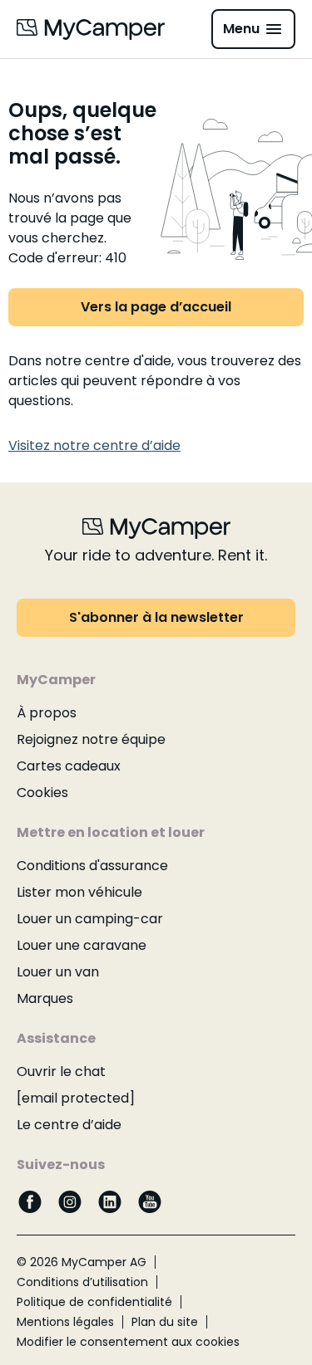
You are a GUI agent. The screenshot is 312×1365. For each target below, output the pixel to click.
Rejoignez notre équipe (91, 739)
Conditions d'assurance (92, 865)
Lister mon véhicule (79, 892)
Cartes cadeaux (69, 765)
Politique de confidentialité (94, 1302)
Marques (45, 998)
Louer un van (58, 971)
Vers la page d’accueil (156, 306)
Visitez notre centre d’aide (94, 445)
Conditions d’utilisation (82, 1282)
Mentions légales (65, 1322)
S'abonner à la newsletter (156, 617)
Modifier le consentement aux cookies (128, 1341)
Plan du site (164, 1322)
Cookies (42, 792)
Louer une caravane (81, 945)
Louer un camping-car (90, 918)
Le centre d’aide (69, 1124)
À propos (47, 712)
